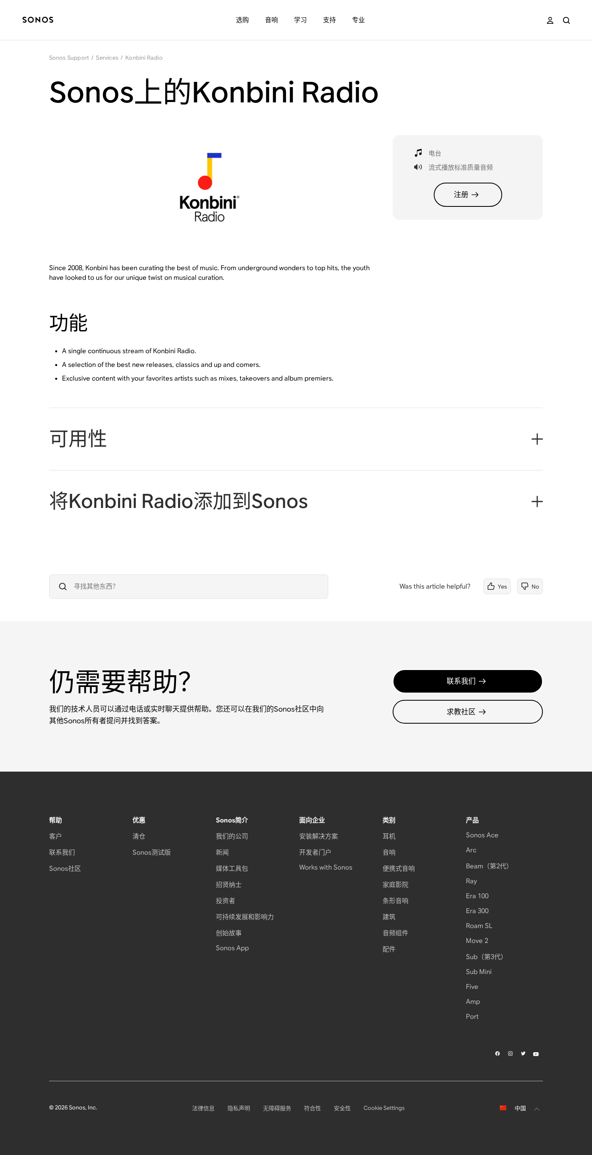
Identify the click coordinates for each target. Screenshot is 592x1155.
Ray (471, 881)
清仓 (138, 836)
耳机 (389, 836)
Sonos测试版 (151, 852)
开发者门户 (315, 852)
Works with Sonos (325, 867)
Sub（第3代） (486, 957)
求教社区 (461, 711)
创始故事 (229, 933)
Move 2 (477, 940)
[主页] (38, 20)
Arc (471, 850)
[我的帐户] (550, 20)
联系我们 (461, 681)
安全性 (342, 1108)
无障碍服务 (277, 1108)
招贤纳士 (229, 884)
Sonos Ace (482, 835)
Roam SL (479, 926)
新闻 (222, 852)
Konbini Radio (144, 57)
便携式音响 (399, 868)
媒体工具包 (232, 868)
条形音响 (395, 901)
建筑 (389, 917)
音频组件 (395, 933)
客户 (55, 836)
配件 (389, 949)
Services (107, 57)
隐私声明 (239, 1108)
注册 (461, 194)
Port (472, 1016)
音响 (389, 852)
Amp (473, 1001)
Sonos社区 (65, 868)
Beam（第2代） (489, 866)
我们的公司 (232, 836)
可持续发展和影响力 (245, 917)
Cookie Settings (384, 1107)
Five (472, 986)
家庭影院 (395, 884)
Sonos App (232, 948)
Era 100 (477, 896)
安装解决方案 (318, 836)
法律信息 (203, 1108)
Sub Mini (479, 972)
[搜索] (566, 20)
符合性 (312, 1108)
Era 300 (477, 911)
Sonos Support (69, 57)
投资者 (225, 901)
